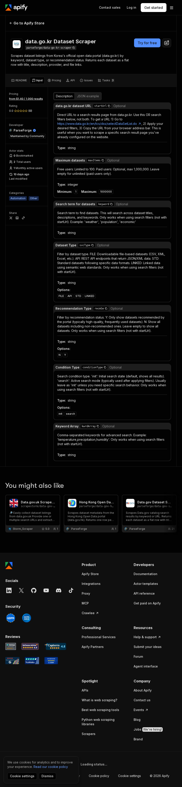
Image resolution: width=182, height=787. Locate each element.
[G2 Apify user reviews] (12, 660)
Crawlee (88, 613)
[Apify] (16, 7)
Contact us (142, 700)
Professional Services (99, 637)
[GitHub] (33, 590)
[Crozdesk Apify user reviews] (51, 660)
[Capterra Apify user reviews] (55, 646)
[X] (21, 590)
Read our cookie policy (51, 767)
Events (139, 710)
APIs (85, 690)
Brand (138, 739)
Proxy (86, 593)
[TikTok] (71, 590)
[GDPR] (10, 618)
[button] (109, 106)
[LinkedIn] (8, 590)
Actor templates (146, 584)
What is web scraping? (99, 700)
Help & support (145, 637)
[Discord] (58, 590)
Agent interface (146, 666)
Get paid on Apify (147, 603)
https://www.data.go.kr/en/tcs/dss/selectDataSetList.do (97, 124)
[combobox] (166, 42)
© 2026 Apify (159, 776)
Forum (138, 656)
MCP (85, 603)
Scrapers (88, 734)
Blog (137, 719)
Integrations (91, 584)
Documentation (145, 574)
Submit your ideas (148, 647)
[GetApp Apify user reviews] (10, 646)
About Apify (143, 690)
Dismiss (47, 776)
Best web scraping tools (100, 710)
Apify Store (90, 574)
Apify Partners (93, 647)
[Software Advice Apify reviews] (30, 646)
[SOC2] (26, 618)
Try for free (147, 43)
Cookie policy (99, 776)
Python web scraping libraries (98, 722)
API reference (144, 593)
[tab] (19, 80)
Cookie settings (129, 776)
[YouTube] (46, 590)
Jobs (148, 729)
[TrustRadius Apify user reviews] (32, 660)
